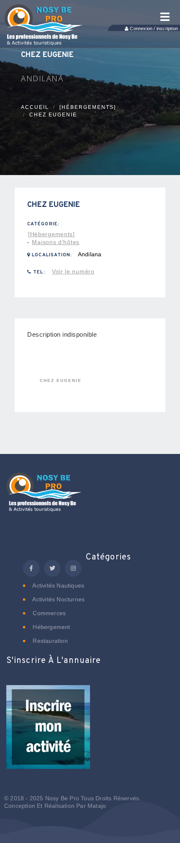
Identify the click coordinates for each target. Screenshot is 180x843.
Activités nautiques (57, 585)
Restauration (49, 640)
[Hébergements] (87, 107)
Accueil (35, 107)
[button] (48, 732)
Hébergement (50, 627)
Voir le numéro (73, 271)
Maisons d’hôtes (56, 242)
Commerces (48, 613)
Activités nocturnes (58, 599)
